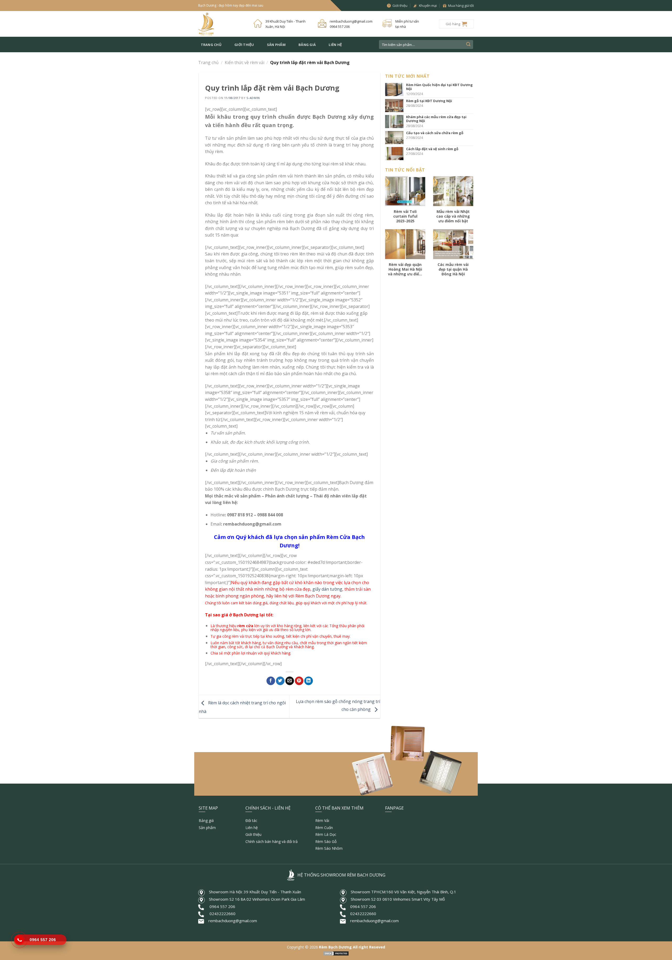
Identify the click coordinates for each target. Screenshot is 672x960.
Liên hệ (335, 44)
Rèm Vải (322, 820)
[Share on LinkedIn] (308, 680)
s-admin (253, 98)
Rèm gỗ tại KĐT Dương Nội (429, 100)
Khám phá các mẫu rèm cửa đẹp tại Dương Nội (436, 118)
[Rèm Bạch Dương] (222, 24)
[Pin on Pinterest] (299, 680)
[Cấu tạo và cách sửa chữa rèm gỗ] (395, 137)
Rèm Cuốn (324, 827)
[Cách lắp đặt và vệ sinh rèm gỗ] (395, 153)
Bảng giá (307, 44)
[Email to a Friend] (289, 680)
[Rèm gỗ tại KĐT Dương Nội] (395, 105)
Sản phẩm (276, 44)
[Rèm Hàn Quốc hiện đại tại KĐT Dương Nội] (395, 89)
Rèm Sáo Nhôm (329, 848)
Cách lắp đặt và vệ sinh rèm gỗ (432, 148)
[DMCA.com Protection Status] (336, 953)
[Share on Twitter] (280, 680)
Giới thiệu (244, 44)
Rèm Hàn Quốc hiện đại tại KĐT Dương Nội (439, 86)
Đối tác (251, 820)
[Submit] (468, 44)
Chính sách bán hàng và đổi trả (271, 841)
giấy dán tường (327, 589)
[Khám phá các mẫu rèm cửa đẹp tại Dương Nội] (395, 121)
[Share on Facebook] (270, 680)
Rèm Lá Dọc (325, 834)
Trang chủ (211, 44)
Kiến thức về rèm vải (244, 62)
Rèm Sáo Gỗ (326, 841)
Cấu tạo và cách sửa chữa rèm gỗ (434, 132)
